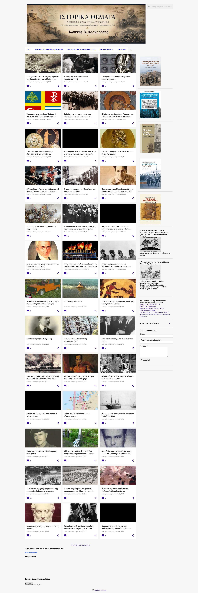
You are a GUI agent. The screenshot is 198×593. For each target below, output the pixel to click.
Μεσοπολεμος (106, 50)
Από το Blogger (100, 590)
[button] (58, 86)
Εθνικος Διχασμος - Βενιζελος (49, 50)
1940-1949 (122, 50)
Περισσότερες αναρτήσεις (80, 545)
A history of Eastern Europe (150, 304)
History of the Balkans (148, 306)
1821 (28, 50)
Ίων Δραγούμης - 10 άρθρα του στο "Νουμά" (154, 312)
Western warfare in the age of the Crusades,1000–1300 (152, 309)
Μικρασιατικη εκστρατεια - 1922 (81, 50)
